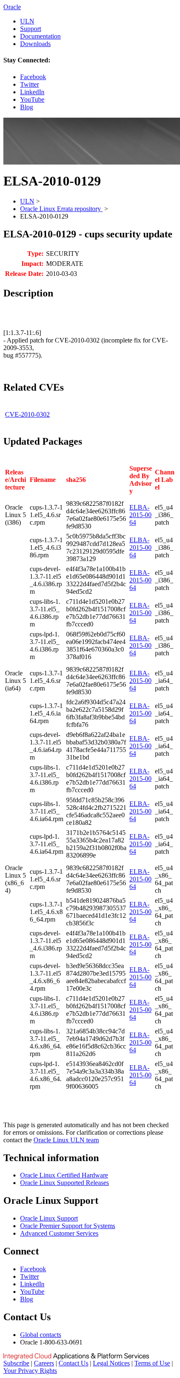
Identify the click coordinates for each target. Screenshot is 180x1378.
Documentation (40, 36)
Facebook (33, 76)
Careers (44, 1363)
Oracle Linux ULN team (66, 1140)
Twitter (29, 84)
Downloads (35, 43)
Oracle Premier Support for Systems (67, 1225)
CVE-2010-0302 (27, 414)
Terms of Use (152, 1363)
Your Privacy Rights (30, 1370)
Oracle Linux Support (49, 1218)
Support (30, 28)
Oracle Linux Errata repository (61, 208)
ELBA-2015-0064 (140, 515)
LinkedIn (32, 91)
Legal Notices (111, 1363)
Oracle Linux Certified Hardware (64, 1175)
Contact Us (73, 1363)
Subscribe (16, 1363)
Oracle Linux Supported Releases (64, 1182)
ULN (27, 21)
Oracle (12, 6)
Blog (26, 107)
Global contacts (40, 1334)
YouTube (32, 99)
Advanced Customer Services (59, 1233)
